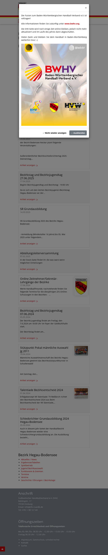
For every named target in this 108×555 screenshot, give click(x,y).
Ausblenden (79, 133)
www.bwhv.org (72, 23)
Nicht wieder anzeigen (55, 133)
